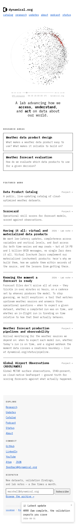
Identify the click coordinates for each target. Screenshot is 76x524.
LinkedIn (11, 451)
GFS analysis (18, 96)
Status (10, 428)
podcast (55, 15)
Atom (8, 462)
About (9, 433)
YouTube (11, 456)
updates (34, 15)
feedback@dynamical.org (21, 467)
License (10, 510)
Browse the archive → (20, 496)
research (21, 15)
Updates (11, 412)
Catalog (11, 417)
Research (11, 407)
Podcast (11, 422)
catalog (8, 15)
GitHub (10, 446)
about (44, 15)
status (66, 15)
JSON (18, 462)
